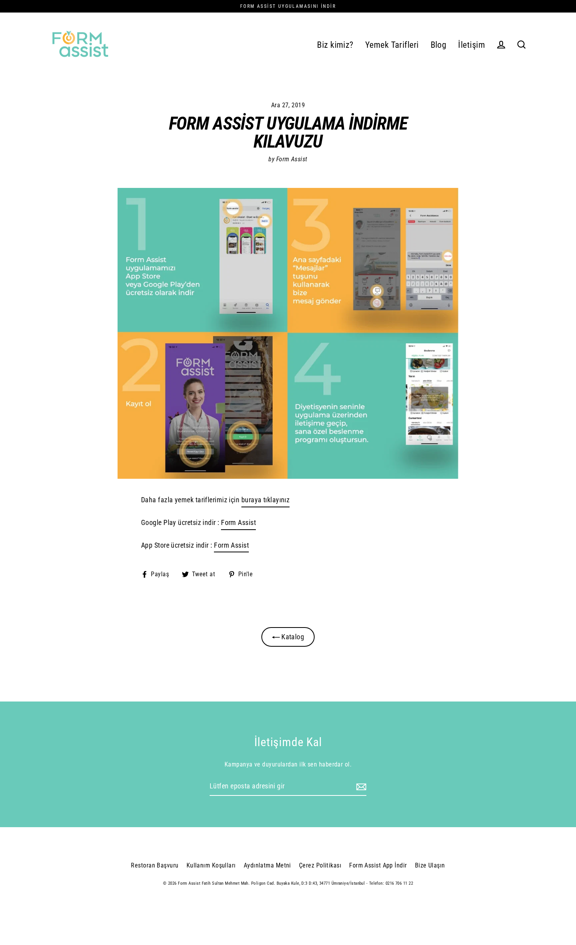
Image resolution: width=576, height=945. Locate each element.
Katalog (292, 637)
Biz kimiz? (335, 45)
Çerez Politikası (320, 865)
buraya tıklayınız (265, 500)
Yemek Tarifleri (392, 45)
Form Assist (238, 522)
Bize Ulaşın (430, 865)
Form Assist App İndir (378, 865)
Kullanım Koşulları (211, 865)
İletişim (471, 45)
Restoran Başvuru (154, 865)
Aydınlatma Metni (267, 865)
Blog (439, 45)
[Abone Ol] (360, 786)
